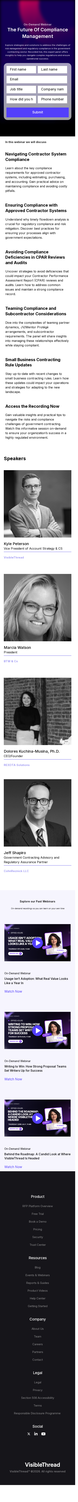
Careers (37, 1344)
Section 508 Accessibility (37, 1398)
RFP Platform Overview (37, 1206)
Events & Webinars (37, 1275)
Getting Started (38, 1306)
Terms (38, 1405)
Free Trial (38, 1214)
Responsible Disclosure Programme (37, 1413)
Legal (37, 1382)
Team (37, 1336)
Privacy (37, 1390)
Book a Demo (38, 1221)
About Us (38, 1328)
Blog (38, 1267)
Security (37, 1237)
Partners (37, 1352)
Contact (37, 1359)
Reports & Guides (37, 1283)
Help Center (37, 1298)
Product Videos (37, 1290)
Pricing (37, 1229)
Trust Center (38, 1245)
